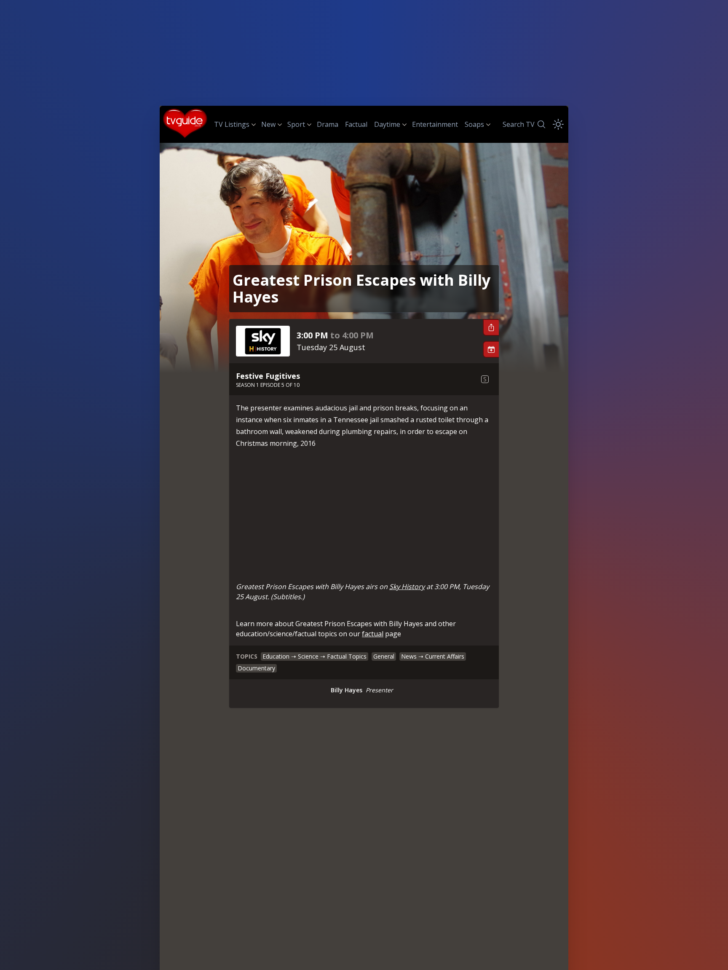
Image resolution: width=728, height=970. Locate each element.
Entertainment (435, 124)
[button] (491, 327)
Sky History (407, 586)
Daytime (387, 124)
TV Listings (231, 124)
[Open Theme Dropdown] (558, 124)
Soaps (474, 124)
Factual (356, 124)
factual (372, 633)
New (268, 124)
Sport (296, 124)
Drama (327, 124)
